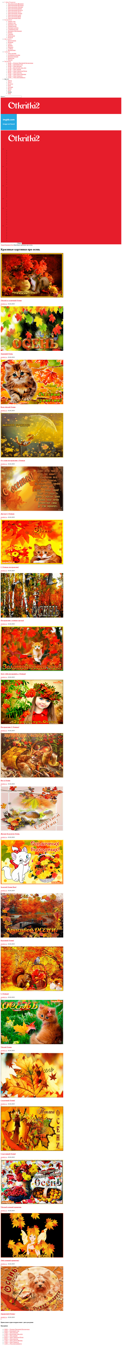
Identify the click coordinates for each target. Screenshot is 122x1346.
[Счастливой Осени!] (32, 1150)
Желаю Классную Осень (10, 834)
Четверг (10, 45)
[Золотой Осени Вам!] (32, 883)
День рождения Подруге (15, 10)
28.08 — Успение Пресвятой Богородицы (20, 63)
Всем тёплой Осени (8, 407)
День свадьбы (12, 53)
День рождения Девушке (15, 7)
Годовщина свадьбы (14, 55)
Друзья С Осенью (7, 514)
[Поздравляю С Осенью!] (32, 723)
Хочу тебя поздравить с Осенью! (13, 674)
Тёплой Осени (6, 1047)
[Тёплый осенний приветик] (32, 1203)
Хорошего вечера (13, 28)
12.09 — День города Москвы (17, 74)
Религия (10, 37)
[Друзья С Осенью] (32, 510)
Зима (9, 93)
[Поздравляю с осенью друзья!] (32, 617)
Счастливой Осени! (8, 1154)
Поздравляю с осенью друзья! (12, 620)
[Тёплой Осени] (32, 1043)
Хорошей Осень (7, 354)
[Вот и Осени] (32, 777)
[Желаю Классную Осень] (32, 830)
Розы (9, 85)
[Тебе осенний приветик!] (32, 1257)
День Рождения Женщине (16, 4)
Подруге (10, 84)
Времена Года (9, 245)
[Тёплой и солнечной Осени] (32, 297)
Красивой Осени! (7, 940)
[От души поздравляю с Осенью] (32, 457)
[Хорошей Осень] (32, 350)
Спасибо (10, 34)
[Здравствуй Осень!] (32, 1310)
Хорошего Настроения (15, 31)
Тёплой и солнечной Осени (11, 300)
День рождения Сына (14, 15)
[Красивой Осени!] (32, 937)
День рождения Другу (14, 12)
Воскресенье (12, 50)
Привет (10, 32)
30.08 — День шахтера (15, 66)
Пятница (10, 47)
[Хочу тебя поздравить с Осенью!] (32, 670)
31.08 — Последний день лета (17, 68)
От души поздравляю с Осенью (13, 460)
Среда (10, 44)
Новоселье (11, 58)
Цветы (10, 80)
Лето (9, 90)
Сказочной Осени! (8, 1100)
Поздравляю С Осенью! (10, 727)
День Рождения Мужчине (16, 5)
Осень (10, 92)
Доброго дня (12, 23)
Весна (10, 88)
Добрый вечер (12, 26)
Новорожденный (13, 56)
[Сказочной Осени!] (32, 1097)
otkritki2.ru (4, 304)
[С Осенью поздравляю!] (32, 563)
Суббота (10, 48)
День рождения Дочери (15, 13)
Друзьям (10, 87)
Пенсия (10, 60)
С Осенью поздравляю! (10, 567)
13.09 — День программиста (16, 77)
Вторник (10, 42)
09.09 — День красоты (15, 72)
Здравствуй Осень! (8, 1314)
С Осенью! (5, 994)
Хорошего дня (12, 24)
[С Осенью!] (32, 990)
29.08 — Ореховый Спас (15, 64)
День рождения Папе (14, 18)
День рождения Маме (14, 16)
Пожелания (11, 36)
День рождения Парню (15, 8)
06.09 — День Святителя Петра (17, 71)
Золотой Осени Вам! (8, 887)
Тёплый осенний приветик (11, 1207)
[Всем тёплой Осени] (32, 403)
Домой (3, 245)
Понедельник (12, 40)
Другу (10, 82)
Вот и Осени (5, 780)
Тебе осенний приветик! (10, 1260)
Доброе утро (11, 21)
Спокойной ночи (13, 29)
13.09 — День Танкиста (15, 76)
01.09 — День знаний (14, 69)
